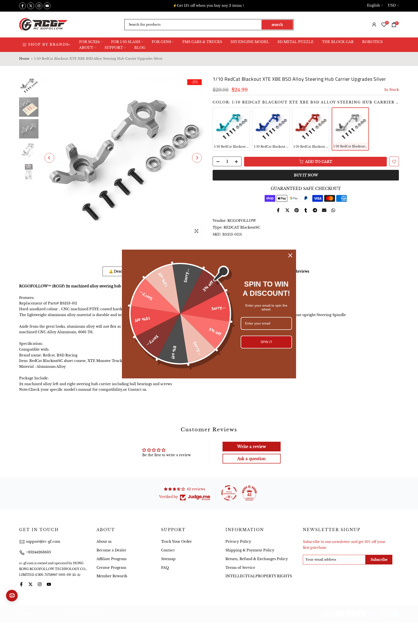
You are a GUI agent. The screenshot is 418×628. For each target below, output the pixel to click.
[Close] (290, 255)
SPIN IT (266, 342)
